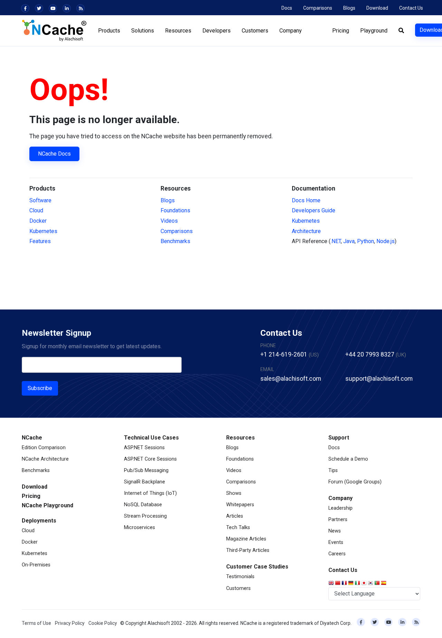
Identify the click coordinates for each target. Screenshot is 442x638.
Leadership (340, 508)
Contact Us (411, 8)
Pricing (340, 30)
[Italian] (358, 583)
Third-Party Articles (247, 550)
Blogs (349, 8)
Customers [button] (255, 30)
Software (40, 200)
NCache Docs (54, 153)
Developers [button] (216, 30)
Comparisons (317, 8)
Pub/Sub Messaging (146, 470)
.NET (335, 241)
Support (338, 437)
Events (335, 542)
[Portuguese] (377, 583)
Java (349, 241)
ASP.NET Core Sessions (150, 459)
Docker (38, 221)
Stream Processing (145, 516)
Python (365, 241)
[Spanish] (384, 583)
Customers (238, 588)
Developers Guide (313, 210)
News (334, 531)
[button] (401, 31)
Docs (286, 8)
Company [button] (290, 30)
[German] (351, 583)
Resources (240, 437)
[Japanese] (364, 583)
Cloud (36, 210)
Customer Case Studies (257, 566)
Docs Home (306, 200)
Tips (333, 470)
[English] (331, 583)
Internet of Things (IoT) (150, 493)
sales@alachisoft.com (290, 378)
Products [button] (109, 30)
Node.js (385, 241)
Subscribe (40, 388)
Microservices (139, 527)
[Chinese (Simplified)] (338, 583)
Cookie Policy (102, 623)
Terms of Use (36, 623)
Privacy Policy (70, 623)
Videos (169, 221)
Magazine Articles (246, 539)
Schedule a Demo (348, 459)
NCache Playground (47, 505)
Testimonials (240, 577)
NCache (32, 437)
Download (377, 8)
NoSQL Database (143, 505)
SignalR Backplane (144, 482)
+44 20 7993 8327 (369, 354)
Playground (373, 30)
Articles (234, 516)
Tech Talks (238, 527)
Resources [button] (178, 30)
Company (340, 498)
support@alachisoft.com (379, 378)
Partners (337, 520)
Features (40, 241)
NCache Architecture (45, 459)
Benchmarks (175, 241)
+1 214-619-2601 (283, 354)
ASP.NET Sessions (144, 448)
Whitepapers (240, 505)
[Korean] (371, 583)
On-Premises (36, 565)
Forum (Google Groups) (355, 482)
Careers (337, 554)
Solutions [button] (142, 30)
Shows (233, 493)
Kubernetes (43, 231)
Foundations (175, 210)
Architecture (306, 231)
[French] (345, 583)
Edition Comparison (44, 448)
